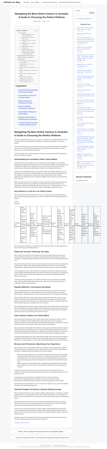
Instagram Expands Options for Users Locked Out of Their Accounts (85, 49)
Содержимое (23, 32)
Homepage (26, 2)
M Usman (48, 21)
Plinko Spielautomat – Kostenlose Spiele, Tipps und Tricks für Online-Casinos (86, 131)
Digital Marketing (25, 422)
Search (78, 10)
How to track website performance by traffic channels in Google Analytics (85, 78)
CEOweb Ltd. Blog (11, 2)
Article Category (35, 2)
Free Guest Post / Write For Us (50, 2)
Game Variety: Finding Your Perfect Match (28, 47)
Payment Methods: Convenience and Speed (29, 44)
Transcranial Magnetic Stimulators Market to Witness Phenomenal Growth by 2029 (85, 148)
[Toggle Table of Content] (35, 31)
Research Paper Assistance (84, 90)
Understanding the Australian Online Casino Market (28, 35)
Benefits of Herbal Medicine (84, 33)
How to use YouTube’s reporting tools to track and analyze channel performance (85, 101)
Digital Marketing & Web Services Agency (70, 2)
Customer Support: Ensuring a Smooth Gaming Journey (28, 53)
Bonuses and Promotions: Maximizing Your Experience (28, 50)
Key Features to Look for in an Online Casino (28, 38)
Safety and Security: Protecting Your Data (28, 41)
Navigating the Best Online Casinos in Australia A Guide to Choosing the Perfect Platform (26, 57)
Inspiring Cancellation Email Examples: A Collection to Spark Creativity (85, 155)
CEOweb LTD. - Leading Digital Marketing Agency (56, 445)
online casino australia (36, 139)
